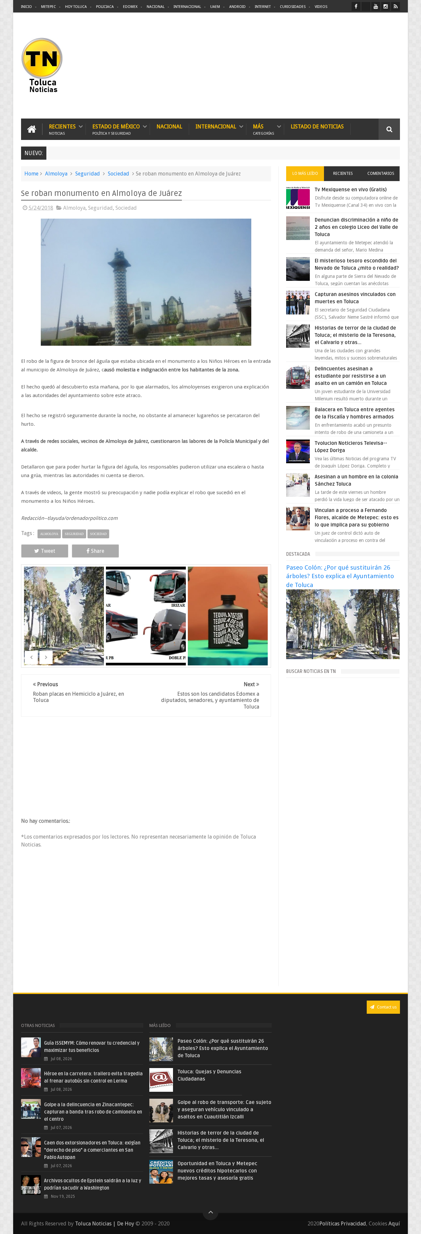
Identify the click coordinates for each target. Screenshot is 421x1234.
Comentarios (380, 173)
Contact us (386, 1007)
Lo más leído (305, 173)
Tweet (48, 551)
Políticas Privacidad (342, 1224)
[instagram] (385, 6)
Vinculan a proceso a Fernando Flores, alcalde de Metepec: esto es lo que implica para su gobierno (357, 517)
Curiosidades (293, 7)
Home (31, 174)
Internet (263, 7)
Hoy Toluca (76, 7)
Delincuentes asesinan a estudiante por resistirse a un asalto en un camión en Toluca (351, 376)
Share (97, 551)
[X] (365, 6)
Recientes (62, 129)
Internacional (187, 7)
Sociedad (118, 174)
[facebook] (356, 6)
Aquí (394, 1224)
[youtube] (375, 6)
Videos (321, 7)
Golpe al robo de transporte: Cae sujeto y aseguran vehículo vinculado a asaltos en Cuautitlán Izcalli (224, 1109)
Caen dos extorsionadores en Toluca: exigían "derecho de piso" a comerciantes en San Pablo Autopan (92, 1150)
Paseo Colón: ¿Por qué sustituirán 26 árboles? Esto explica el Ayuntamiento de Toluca (340, 576)
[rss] (395, 6)
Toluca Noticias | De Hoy (104, 1224)
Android (237, 7)
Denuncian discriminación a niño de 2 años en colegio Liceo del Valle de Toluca (356, 227)
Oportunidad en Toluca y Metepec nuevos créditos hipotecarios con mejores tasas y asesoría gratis (217, 1171)
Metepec (48, 7)
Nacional (155, 7)
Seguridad (87, 174)
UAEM (215, 7)
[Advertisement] (344, 66)
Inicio (26, 7)
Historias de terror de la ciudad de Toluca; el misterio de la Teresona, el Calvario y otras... (355, 335)
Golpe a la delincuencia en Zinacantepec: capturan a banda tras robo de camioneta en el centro (93, 1112)
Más (263, 129)
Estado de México (116, 129)
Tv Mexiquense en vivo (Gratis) (351, 190)
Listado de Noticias (317, 126)
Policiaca (105, 7)
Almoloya (56, 174)
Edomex (130, 7)
